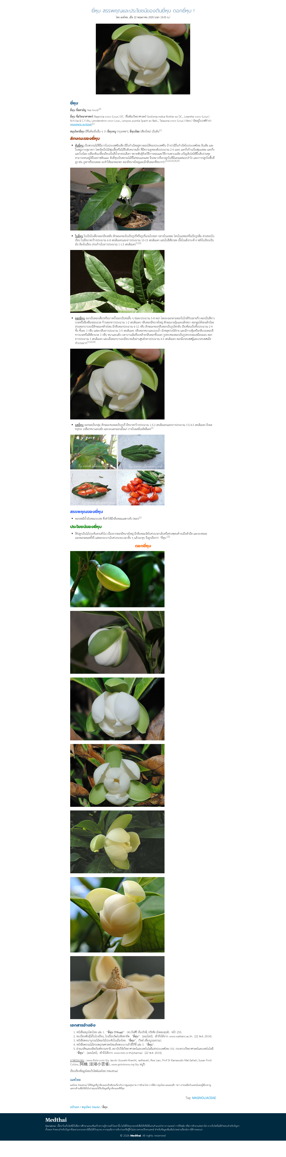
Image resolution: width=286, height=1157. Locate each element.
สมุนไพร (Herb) (91, 1107)
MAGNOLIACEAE (81, 125)
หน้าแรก (74, 1107)
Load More (143, 1147)
